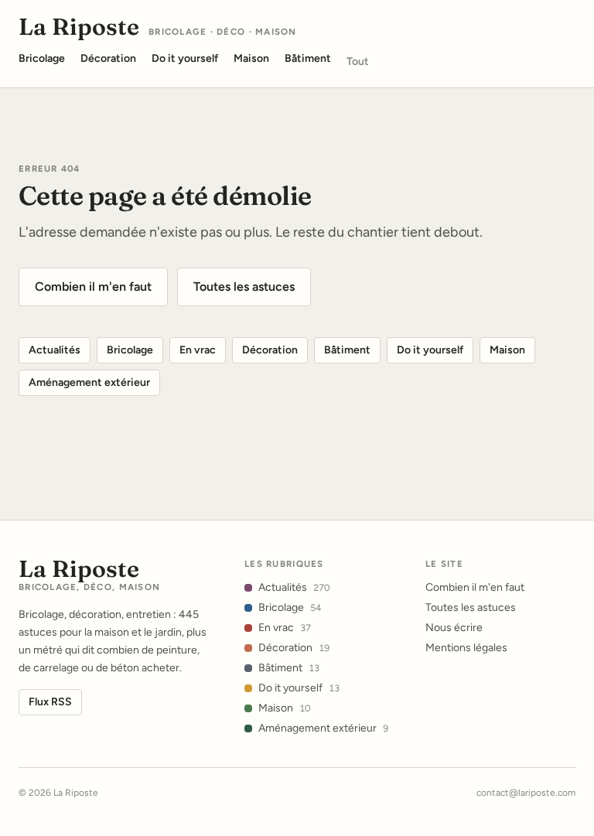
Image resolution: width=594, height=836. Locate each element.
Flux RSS (50, 701)
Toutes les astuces (244, 286)
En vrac (197, 350)
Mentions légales (466, 647)
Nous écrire (454, 627)
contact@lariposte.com (525, 792)
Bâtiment (347, 350)
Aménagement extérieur (89, 382)
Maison (507, 350)
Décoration (270, 350)
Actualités (54, 350)
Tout (357, 61)
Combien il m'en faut (93, 286)
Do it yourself (430, 350)
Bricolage (130, 350)
